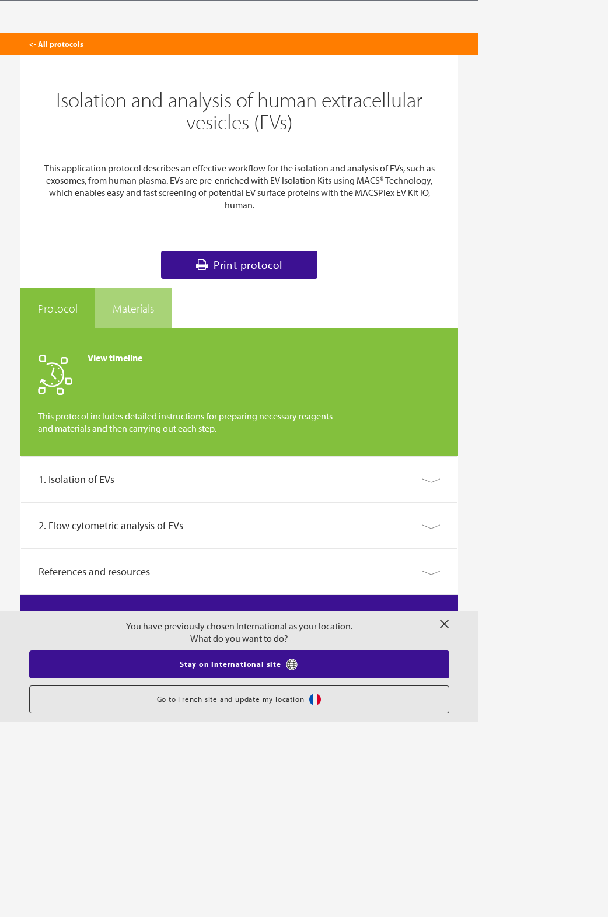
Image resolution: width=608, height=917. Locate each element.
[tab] (57, 308)
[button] (239, 479)
